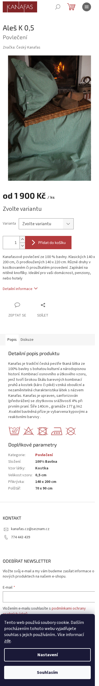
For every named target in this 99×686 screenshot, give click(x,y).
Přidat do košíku (52, 242)
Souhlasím (47, 672)
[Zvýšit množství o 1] (22, 239)
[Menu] (86, 6)
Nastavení (47, 655)
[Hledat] (57, 6)
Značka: (21, 47)
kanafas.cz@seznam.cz (30, 529)
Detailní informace (17, 289)
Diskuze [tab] (27, 339)
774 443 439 (20, 537)
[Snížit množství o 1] (22, 246)
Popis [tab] (12, 339)
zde (7, 641)
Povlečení (44, 455)
